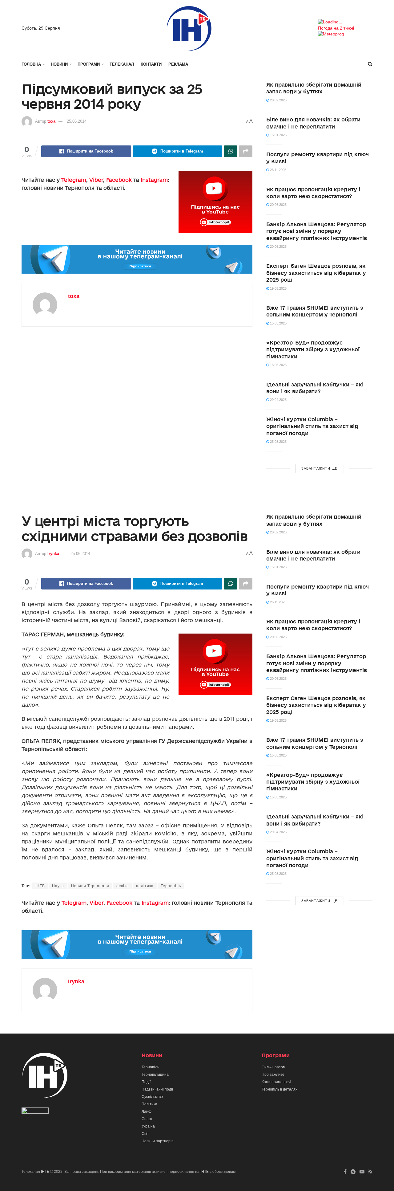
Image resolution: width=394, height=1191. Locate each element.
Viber (96, 180)
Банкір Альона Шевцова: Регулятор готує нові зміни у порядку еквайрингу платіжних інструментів (316, 231)
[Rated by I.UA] (35, 1111)
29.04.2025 (278, 400)
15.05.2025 (278, 323)
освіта (122, 886)
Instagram (154, 180)
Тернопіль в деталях (279, 1089)
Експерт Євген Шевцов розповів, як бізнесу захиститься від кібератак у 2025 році (316, 273)
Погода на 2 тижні (336, 28)
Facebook (119, 180)
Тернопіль (171, 886)
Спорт (147, 1119)
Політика (149, 1104)
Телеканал (122, 64)
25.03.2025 (278, 441)
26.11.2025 (277, 170)
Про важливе (273, 1074)
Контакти (151, 64)
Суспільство (152, 1097)
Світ (145, 1134)
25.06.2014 (76, 121)
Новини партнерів (157, 1141)
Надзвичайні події (157, 1089)
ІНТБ (40, 886)
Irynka (53, 553)
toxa (51, 121)
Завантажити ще (319, 468)
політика (145, 886)
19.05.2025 (278, 288)
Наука (58, 886)
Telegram (73, 180)
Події (146, 1082)
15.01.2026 (278, 135)
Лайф (146, 1111)
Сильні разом (273, 1067)
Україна (148, 1126)
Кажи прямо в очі (276, 1082)
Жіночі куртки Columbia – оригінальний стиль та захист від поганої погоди (312, 426)
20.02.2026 (278, 100)
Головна (31, 64)
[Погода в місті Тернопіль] (345, 22)
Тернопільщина (155, 1074)
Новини (59, 64)
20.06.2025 (278, 204)
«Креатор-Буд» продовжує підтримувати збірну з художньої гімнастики (313, 349)
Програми (89, 64)
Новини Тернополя (90, 886)
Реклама (178, 64)
